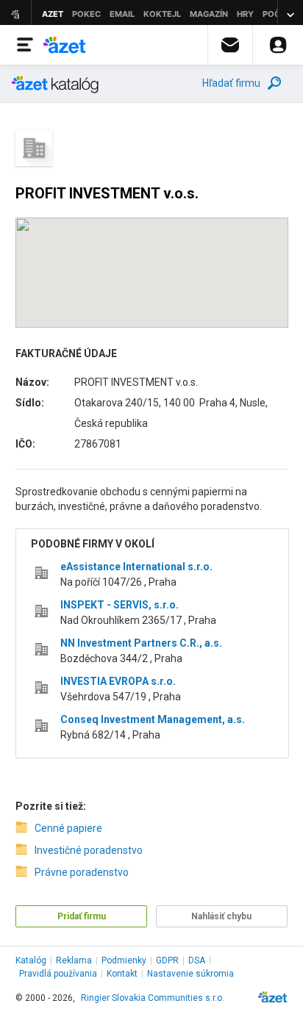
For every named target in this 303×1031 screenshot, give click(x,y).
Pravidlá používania (58, 974)
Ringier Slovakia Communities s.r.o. (152, 998)
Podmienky (123, 960)
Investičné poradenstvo (89, 850)
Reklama (74, 960)
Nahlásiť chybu (221, 916)
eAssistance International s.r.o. (136, 566)
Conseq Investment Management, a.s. (152, 719)
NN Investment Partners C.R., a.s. (141, 643)
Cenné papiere (68, 828)
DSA (196, 960)
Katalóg (30, 960)
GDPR (167, 960)
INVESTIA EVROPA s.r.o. (118, 681)
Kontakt (122, 974)
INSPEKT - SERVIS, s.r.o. (119, 605)
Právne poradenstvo (82, 872)
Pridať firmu (81, 916)
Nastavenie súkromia (190, 974)
